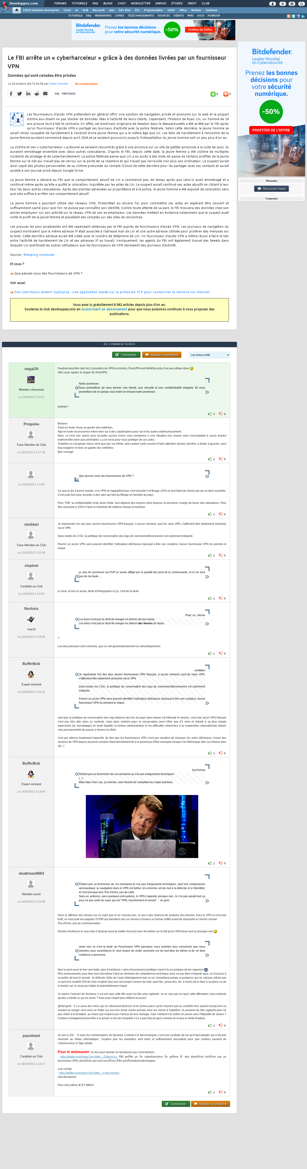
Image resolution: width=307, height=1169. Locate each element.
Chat (121, 3)
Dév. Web (125, 10)
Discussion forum (273, 188)
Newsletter (140, 3)
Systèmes (212, 10)
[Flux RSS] (289, 16)
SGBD (171, 10)
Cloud (67, 10)
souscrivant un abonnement (104, 309)
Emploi (160, 3)
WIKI (190, 15)
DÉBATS (179, 15)
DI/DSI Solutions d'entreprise (41, 10)
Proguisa (31, 424)
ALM (85, 10)
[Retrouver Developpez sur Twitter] (293, 16)
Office (183, 10)
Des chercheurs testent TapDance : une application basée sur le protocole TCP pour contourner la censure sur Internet (111, 292)
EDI (137, 10)
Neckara (31, 608)
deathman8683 (31, 873)
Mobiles (196, 10)
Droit (192, 3)
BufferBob (31, 664)
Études (177, 3)
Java (111, 10)
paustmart (31, 1036)
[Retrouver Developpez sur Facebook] (298, 16)
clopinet (31, 566)
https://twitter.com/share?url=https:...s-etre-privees (89, 1072)
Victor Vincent (58, 84)
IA (76, 10)
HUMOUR (214, 15)
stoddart (31, 524)
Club (205, 3)
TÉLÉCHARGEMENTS (141, 15)
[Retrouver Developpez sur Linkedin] (303, 16)
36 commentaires (86, 84)
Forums (60, 3)
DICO (200, 15)
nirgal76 (31, 369)
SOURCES (164, 15)
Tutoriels (79, 3)
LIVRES (119, 15)
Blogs (108, 3)
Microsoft (99, 10)
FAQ (95, 3)
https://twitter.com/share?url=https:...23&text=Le (88, 1056)
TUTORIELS (75, 15)
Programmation (153, 10)
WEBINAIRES (103, 15)
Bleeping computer (39, 255)
